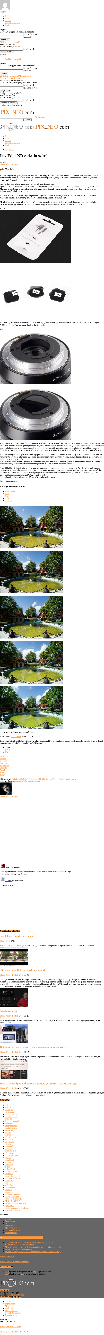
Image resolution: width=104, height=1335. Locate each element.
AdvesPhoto (16, 737)
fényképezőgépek (12, 1121)
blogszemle (9, 1112)
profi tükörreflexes (12, 1210)
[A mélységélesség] (14, 1006)
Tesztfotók (9, 1174)
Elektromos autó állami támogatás (14, 1262)
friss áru (8, 1132)
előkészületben (11, 1116)
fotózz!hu (9, 1130)
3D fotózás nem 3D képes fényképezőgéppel (22, 970)
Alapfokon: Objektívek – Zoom (16, 936)
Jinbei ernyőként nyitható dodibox (27, 781)
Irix (6, 752)
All (6, 1105)
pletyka (8, 1158)
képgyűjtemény (11, 1137)
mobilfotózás (10, 1146)
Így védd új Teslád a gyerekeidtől (18, 1249)
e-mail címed (28, 49)
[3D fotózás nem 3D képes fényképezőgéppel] (14, 965)
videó (7, 1183)
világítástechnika (11, 1185)
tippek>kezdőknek (12, 1178)
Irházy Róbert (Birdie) (9, 164)
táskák (7, 1167)
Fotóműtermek (11, 1233)
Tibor (2, 941)
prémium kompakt (12, 1194)
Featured (8, 1119)
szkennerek (9, 1162)
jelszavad (27, 37)
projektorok (9, 1160)
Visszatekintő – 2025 (10, 1326)
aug (34, 1272)
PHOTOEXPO (11, 1228)
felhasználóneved (30, 34)
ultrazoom (9, 1192)
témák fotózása (11, 1171)
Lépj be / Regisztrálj (13, 59)
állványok (9, 1110)
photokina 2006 (11, 1155)
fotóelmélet (9, 1123)
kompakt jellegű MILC (14, 1199)
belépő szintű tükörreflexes (16, 1203)
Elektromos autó (7, 1257)
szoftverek (9, 1164)
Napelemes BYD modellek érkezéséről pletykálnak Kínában (29, 1242)
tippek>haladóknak (12, 1176)
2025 (7, 1274)
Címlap (8, 16)
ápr (22, 1274)
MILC (7, 1223)
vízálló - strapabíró (12, 1196)
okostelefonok (10, 1151)
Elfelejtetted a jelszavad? (10, 42)
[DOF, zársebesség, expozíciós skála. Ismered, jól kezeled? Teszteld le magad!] (14, 1078)
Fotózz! (8, 25)
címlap (7, 750)
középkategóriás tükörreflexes (17, 1208)
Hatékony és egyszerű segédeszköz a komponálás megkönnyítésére (34, 1047)
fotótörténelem (11, 1128)
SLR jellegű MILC (12, 1201)
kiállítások (9, 1139)
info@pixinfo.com (16, 1295)
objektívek (9, 1148)
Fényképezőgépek (12, 23)
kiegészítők (9, 149)
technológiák (10, 1169)
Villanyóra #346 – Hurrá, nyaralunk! (19, 1245)
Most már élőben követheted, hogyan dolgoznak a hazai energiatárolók (33, 1247)
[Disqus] (52, 829)
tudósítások (9, 1180)
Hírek (7, 18)
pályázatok (9, 1153)
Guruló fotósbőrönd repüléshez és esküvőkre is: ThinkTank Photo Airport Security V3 (44, 779)
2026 (7, 1272)
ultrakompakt (10, 1187)
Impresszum (10, 1221)
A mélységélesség (8, 1011)
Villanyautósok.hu (35, 1237)
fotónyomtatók (11, 1126)
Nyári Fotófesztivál (12, 1230)
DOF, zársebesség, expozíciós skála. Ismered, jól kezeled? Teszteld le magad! (39, 1083)
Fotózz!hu (9, 1226)
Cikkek (8, 21)
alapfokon (9, 1107)
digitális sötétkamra (12, 1114)
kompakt (8, 1190)
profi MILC (9, 1206)
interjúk (8, 1135)
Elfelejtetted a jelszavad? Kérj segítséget (16, 76)
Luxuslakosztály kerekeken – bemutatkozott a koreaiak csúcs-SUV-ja (32, 1252)
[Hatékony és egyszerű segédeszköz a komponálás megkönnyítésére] (14, 1042)
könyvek (8, 1144)
